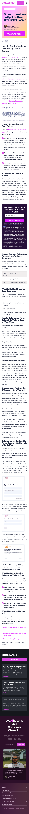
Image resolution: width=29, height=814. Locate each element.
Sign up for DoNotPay (14, 220)
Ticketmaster (18, 101)
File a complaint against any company (14, 639)
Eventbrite (13, 103)
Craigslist (11, 101)
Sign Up (21, 3)
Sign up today (21, 744)
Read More (6, 676)
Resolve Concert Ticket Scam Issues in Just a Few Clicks (14, 33)
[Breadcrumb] (2, 41)
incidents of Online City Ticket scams (13, 79)
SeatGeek (4, 103)
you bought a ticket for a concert (11, 57)
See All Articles (14, 659)
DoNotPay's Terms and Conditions (10, 224)
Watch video (8, 765)
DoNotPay (8, 3)
